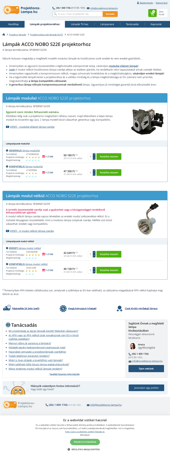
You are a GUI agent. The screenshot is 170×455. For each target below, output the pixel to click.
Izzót (12, 69)
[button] (85, 449)
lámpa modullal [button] (24, 150)
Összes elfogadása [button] (85, 442)
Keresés (110, 13)
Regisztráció (162, 2)
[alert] (85, 435)
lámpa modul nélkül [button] (25, 248)
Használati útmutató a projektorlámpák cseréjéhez (37, 351)
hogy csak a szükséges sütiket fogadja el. (85, 431)
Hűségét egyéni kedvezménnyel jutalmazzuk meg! (37, 347)
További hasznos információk (64, 374)
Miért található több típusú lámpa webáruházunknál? (39, 364)
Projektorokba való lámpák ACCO (46, 34)
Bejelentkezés (146, 2)
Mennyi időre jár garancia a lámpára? (30, 343)
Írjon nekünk (146, 368)
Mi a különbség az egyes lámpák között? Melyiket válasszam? (43, 331)
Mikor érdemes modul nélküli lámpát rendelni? (35, 368)
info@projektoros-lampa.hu (104, 8)
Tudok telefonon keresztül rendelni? (29, 356)
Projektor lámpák (17, 34)
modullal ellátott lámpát (123, 66)
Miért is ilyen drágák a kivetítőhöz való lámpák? (36, 360)
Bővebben (85, 435)
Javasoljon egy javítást (146, 387)
